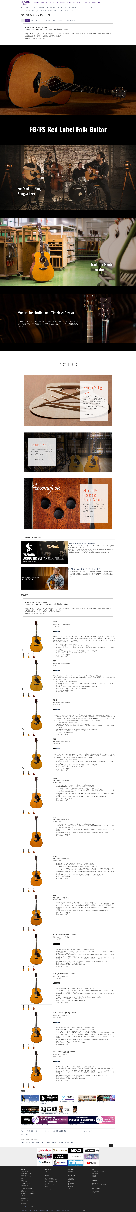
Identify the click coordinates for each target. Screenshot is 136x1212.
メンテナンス (24, 1134)
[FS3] (36, 910)
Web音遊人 (70, 1178)
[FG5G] (36, 675)
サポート (79, 2)
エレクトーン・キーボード (26, 1173)
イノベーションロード (49, 1184)
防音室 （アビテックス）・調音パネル (29, 1191)
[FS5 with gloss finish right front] (28, 773)
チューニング (88, 1131)
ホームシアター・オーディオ (27, 1186)
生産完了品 (94, 1176)
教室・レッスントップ (49, 1171)
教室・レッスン (46, 2)
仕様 (54, 20)
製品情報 (37, 2)
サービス (55, 2)
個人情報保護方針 (44, 1210)
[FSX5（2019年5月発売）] (36, 1027)
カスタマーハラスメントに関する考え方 (59, 1210)
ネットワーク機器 (24, 1200)
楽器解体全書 (71, 1179)
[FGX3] (36, 792)
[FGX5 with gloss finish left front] (28, 655)
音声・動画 (47, 20)
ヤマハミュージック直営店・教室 (99, 1184)
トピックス (88, 7)
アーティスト (51, 7)
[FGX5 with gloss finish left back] (34, 655)
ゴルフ (22, 1201)
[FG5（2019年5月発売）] (36, 988)
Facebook (70, 1184)
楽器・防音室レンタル (49, 1178)
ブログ (69, 1188)
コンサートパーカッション (26, 1183)
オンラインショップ (49, 1188)
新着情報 (62, 2)
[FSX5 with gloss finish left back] (34, 734)
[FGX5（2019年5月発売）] (36, 949)
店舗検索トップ (95, 1183)
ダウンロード (62, 7)
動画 (69, 1181)
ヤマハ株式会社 (95, 1191)
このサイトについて (33, 1210)
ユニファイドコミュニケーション (28, 1193)
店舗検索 (87, 2)
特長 (32, 20)
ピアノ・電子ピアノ (25, 1171)
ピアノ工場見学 (48, 1183)
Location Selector (25, 1206)
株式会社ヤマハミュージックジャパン (100, 1192)
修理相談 (94, 1175)
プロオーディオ (24, 1190)
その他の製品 (24, 1203)
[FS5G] (36, 753)
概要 (27, 20)
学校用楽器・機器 (24, 1185)
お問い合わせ (95, 1173)
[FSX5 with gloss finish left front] (28, 734)
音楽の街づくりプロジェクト (51, 1179)
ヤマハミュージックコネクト (51, 1181)
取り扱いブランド (24, 1198)
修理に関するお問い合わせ (60, 1131)
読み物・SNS (71, 2)
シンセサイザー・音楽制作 (26, 1188)
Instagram (70, 1186)
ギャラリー (39, 20)
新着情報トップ (71, 1171)
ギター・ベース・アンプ (28, 7)
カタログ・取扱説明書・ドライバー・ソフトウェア (35, 1131)
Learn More (89, 414)
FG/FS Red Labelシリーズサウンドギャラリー (84, 569)
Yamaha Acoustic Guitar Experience (81, 543)
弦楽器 (22, 1180)
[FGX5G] (36, 636)
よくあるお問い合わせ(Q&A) (98, 1171)
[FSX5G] (36, 714)
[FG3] (36, 831)
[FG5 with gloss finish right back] (34, 695)
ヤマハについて (96, 2)
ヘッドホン (23, 1195)
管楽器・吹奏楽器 (24, 1175)
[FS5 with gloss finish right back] (34, 773)
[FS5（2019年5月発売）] (36, 1066)
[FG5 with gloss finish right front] (28, 695)
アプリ (22, 1196)
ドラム (22, 1178)
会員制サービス (48, 1186)
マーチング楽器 (24, 1181)
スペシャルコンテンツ (76, 7)
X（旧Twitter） (71, 1183)
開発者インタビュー (72, 20)
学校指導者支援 (48, 1189)
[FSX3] (36, 871)
